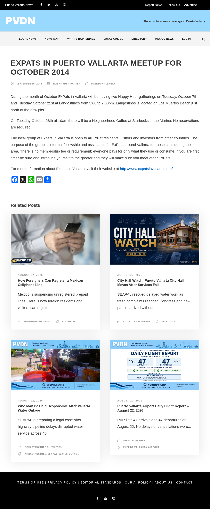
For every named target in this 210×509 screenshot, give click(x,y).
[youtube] (56, 5)
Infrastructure (35, 453)
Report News (154, 5)
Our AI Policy (138, 482)
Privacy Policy (63, 482)
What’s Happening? (81, 38)
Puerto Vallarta (103, 83)
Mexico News (164, 38)
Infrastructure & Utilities (43, 447)
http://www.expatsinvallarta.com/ (146, 169)
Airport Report (134, 440)
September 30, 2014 (29, 83)
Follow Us (173, 5)
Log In (186, 38)
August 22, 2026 (30, 275)
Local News (28, 38)
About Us (164, 482)
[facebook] (41, 5)
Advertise (190, 5)
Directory (139, 38)
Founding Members (37, 321)
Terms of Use (31, 482)
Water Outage (69, 453)
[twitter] (48, 5)
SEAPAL (52, 453)
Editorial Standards (101, 482)
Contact (184, 482)
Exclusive (68, 321)
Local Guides (113, 38)
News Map (52, 38)
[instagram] (64, 5)
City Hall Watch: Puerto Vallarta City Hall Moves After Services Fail (150, 283)
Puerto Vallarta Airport (141, 447)
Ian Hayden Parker (66, 83)
